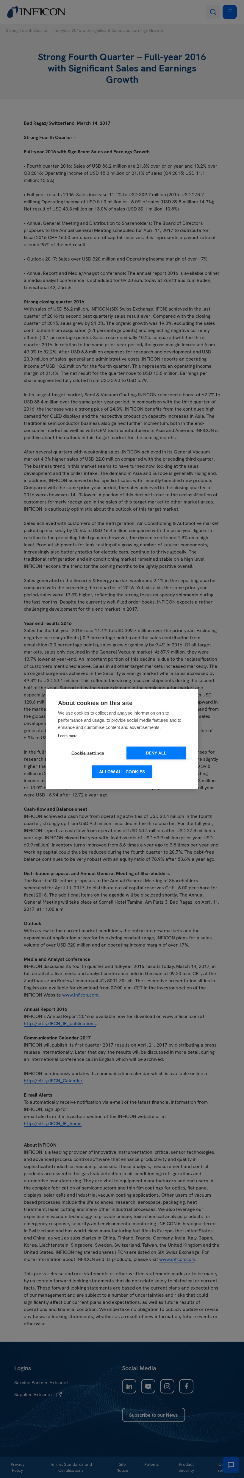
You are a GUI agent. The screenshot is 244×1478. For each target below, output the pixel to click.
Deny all (156, 753)
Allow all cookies (122, 772)
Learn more (67, 736)
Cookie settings (87, 753)
